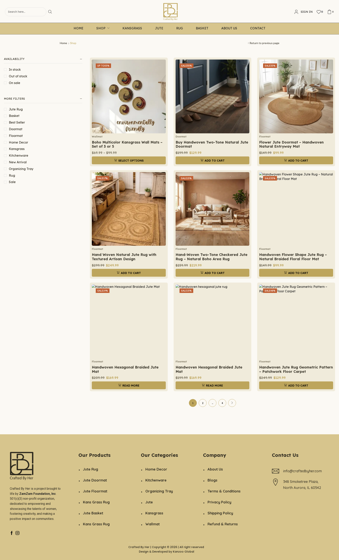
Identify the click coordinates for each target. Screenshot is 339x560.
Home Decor (18, 142)
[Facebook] (12, 533)
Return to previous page (264, 43)
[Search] (51, 11)
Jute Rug (16, 109)
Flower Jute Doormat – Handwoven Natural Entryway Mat (291, 144)
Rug (12, 175)
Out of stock (18, 76)
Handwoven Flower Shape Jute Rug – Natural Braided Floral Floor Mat (293, 256)
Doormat (15, 129)
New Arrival (18, 162)
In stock (15, 69)
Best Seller (17, 122)
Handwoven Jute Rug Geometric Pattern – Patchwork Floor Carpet (296, 369)
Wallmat (97, 136)
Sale (12, 182)
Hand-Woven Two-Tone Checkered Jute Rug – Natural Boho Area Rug (211, 256)
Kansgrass (17, 149)
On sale (14, 83)
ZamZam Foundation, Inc (37, 494)
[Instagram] (17, 533)
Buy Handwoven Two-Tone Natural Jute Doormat (212, 144)
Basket (14, 116)
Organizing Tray (21, 169)
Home (63, 43)
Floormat (16, 136)
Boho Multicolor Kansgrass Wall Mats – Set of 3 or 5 (127, 144)
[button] (303, 12)
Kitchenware (18, 155)
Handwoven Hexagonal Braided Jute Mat (125, 369)
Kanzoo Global (183, 552)
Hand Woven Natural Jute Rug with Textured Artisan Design (124, 256)
